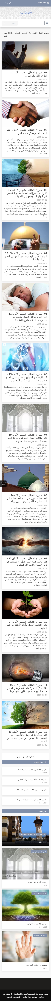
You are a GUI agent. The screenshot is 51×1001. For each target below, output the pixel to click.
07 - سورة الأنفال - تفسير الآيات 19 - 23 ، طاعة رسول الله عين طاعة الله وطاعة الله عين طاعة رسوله (27, 438)
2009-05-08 (42, 323)
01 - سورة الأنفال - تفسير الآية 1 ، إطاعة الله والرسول (29, 73)
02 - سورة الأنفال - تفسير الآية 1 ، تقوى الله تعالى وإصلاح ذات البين (25, 131)
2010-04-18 (43, 968)
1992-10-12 (43, 885)
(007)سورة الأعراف (39, 893)
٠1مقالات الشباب (40, 935)
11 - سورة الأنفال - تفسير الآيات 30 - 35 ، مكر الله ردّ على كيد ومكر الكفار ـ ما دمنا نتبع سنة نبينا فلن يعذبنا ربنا (26, 688)
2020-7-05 (43, 782)
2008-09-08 (42, 842)
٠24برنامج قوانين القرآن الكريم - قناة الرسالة (33, 834)
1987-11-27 (43, 792)
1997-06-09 (43, 772)
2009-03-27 (42, 200)
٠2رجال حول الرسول (39, 851)
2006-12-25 (43, 927)
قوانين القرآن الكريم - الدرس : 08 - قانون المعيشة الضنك (31, 838)
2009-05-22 (42, 444)
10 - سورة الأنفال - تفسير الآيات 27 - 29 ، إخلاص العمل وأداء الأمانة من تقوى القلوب (26, 625)
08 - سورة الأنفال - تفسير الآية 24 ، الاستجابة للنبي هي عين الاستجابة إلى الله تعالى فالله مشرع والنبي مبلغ (27, 498)
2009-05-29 (42, 505)
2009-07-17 (42, 745)
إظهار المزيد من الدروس (25, 756)
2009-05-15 (42, 384)
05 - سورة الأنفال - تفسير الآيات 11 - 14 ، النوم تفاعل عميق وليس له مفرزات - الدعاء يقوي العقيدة (27, 317)
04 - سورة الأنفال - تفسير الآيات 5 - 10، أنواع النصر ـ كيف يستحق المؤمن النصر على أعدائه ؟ (25, 256)
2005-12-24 (43, 803)
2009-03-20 (42, 136)
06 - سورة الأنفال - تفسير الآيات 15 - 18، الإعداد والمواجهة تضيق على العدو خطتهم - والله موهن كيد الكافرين (26, 377)
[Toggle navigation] (46, 23)
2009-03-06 (42, 79)
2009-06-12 (42, 631)
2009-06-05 (42, 568)
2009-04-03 (42, 263)
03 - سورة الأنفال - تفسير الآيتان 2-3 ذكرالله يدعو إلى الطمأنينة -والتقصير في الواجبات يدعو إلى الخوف (27, 193)
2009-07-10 (42, 695)
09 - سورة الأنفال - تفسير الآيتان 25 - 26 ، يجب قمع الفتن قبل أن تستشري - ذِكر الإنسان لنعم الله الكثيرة (26, 561)
